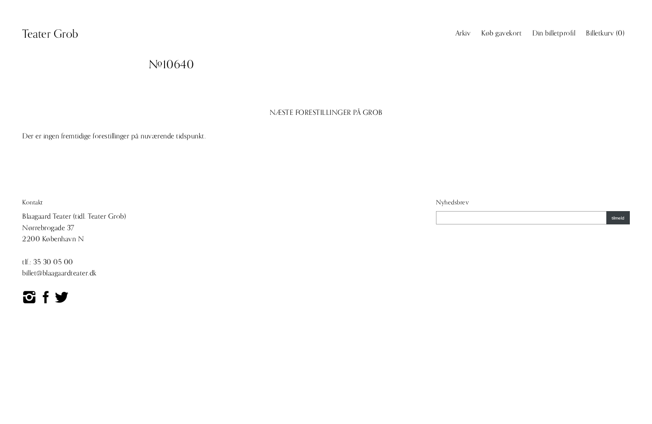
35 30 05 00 (53, 262)
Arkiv (463, 33)
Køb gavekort (501, 33)
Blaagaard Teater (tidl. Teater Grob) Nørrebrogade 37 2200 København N (74, 228)
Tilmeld (618, 218)
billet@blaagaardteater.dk (59, 273)
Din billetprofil (553, 33)
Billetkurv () (605, 33)
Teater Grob (50, 34)
